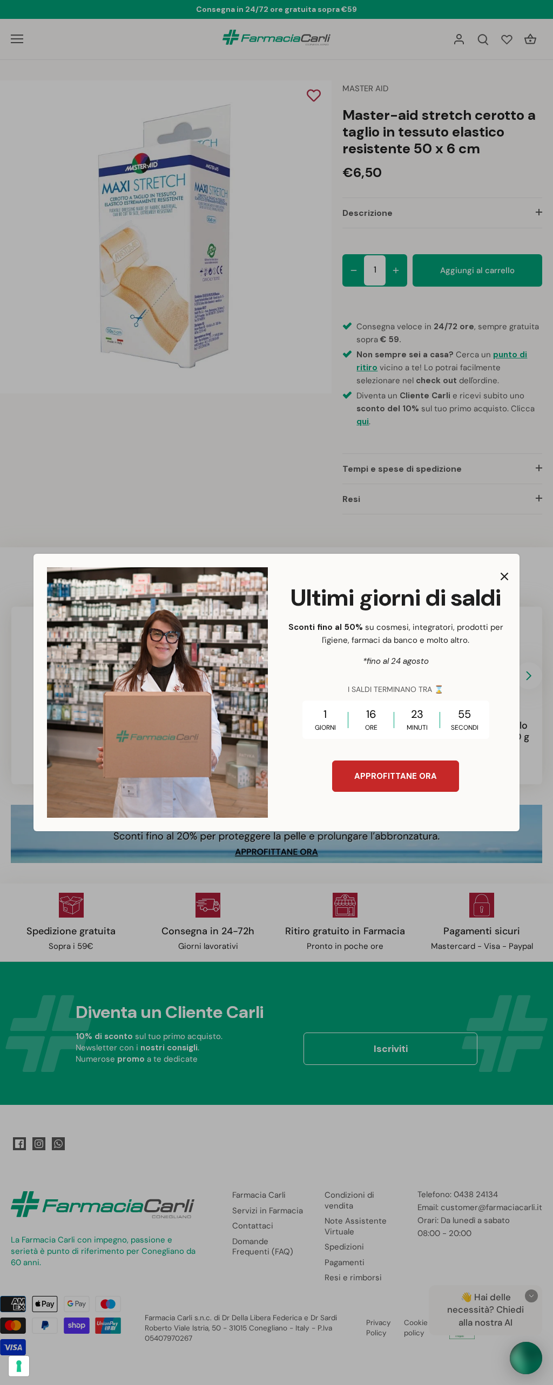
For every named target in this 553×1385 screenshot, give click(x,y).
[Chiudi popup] (504, 576)
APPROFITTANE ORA (395, 776)
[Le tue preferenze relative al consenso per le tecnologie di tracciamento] (19, 1366)
